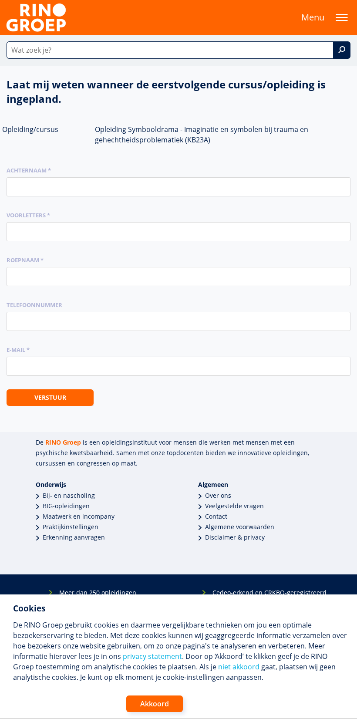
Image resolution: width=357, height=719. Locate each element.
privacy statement (152, 656)
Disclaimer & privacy (235, 537)
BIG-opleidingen (66, 506)
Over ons (218, 495)
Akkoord (154, 704)
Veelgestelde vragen (234, 506)
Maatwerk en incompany (79, 516)
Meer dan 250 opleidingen (97, 592)
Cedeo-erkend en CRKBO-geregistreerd (269, 592)
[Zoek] (341, 50)
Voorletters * (28, 215)
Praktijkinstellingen (70, 527)
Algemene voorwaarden (239, 527)
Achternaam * (29, 170)
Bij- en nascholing (69, 495)
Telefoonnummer (34, 305)
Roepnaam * (25, 260)
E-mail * (18, 350)
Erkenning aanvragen (74, 537)
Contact (216, 516)
